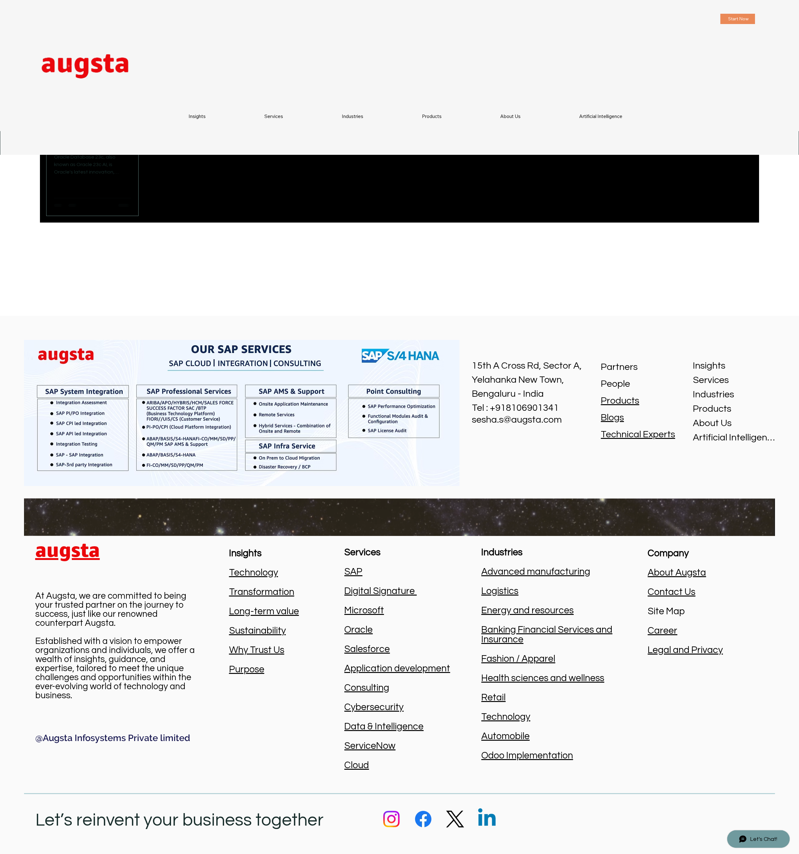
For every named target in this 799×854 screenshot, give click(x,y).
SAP (353, 572)
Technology (253, 572)
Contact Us (671, 592)
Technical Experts (638, 434)
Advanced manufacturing (535, 572)
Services (711, 380)
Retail (493, 697)
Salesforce (367, 649)
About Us (712, 423)
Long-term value (264, 611)
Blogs (612, 417)
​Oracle (358, 630)
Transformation (261, 592)
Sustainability (257, 631)
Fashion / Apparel (518, 659)
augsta (67, 550)
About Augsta (677, 572)
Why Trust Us (256, 650)
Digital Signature (380, 591)
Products (620, 400)
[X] (455, 819)
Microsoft (364, 610)
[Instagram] (391, 819)
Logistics (499, 591)
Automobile (505, 736)
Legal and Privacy (685, 650)
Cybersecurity (374, 707)
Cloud (356, 765)
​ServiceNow (369, 746)
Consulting (366, 688)
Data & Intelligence (384, 726)
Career (662, 631)
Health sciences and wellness (542, 678)
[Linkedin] (487, 819)
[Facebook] (423, 819)
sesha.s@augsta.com (517, 420)
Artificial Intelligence (734, 437)
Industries (713, 394)
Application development (397, 668)
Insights (709, 366)
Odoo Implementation (527, 755)
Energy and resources (527, 610)
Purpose (246, 669)
